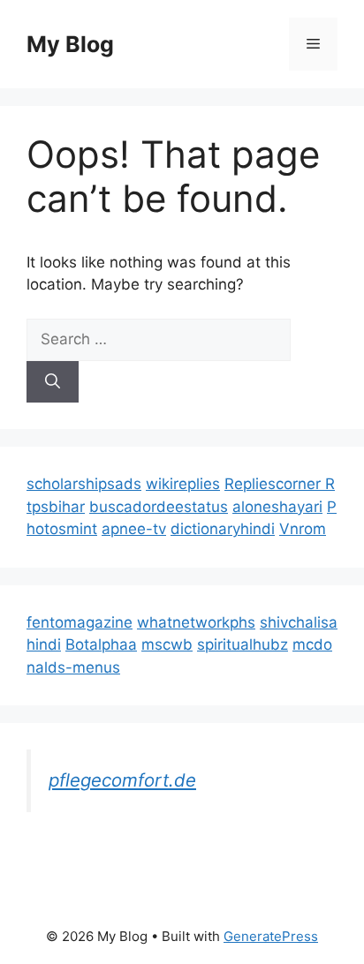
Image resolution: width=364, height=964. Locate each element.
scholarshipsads (84, 484)
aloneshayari (277, 507)
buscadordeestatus (158, 507)
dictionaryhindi (223, 529)
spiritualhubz (242, 644)
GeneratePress (271, 936)
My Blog (70, 44)
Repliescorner (274, 484)
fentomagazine (80, 622)
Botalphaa (101, 644)
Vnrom (302, 529)
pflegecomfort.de (122, 780)
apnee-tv (134, 529)
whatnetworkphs (196, 622)
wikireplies (183, 484)
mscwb (167, 644)
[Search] (53, 382)
